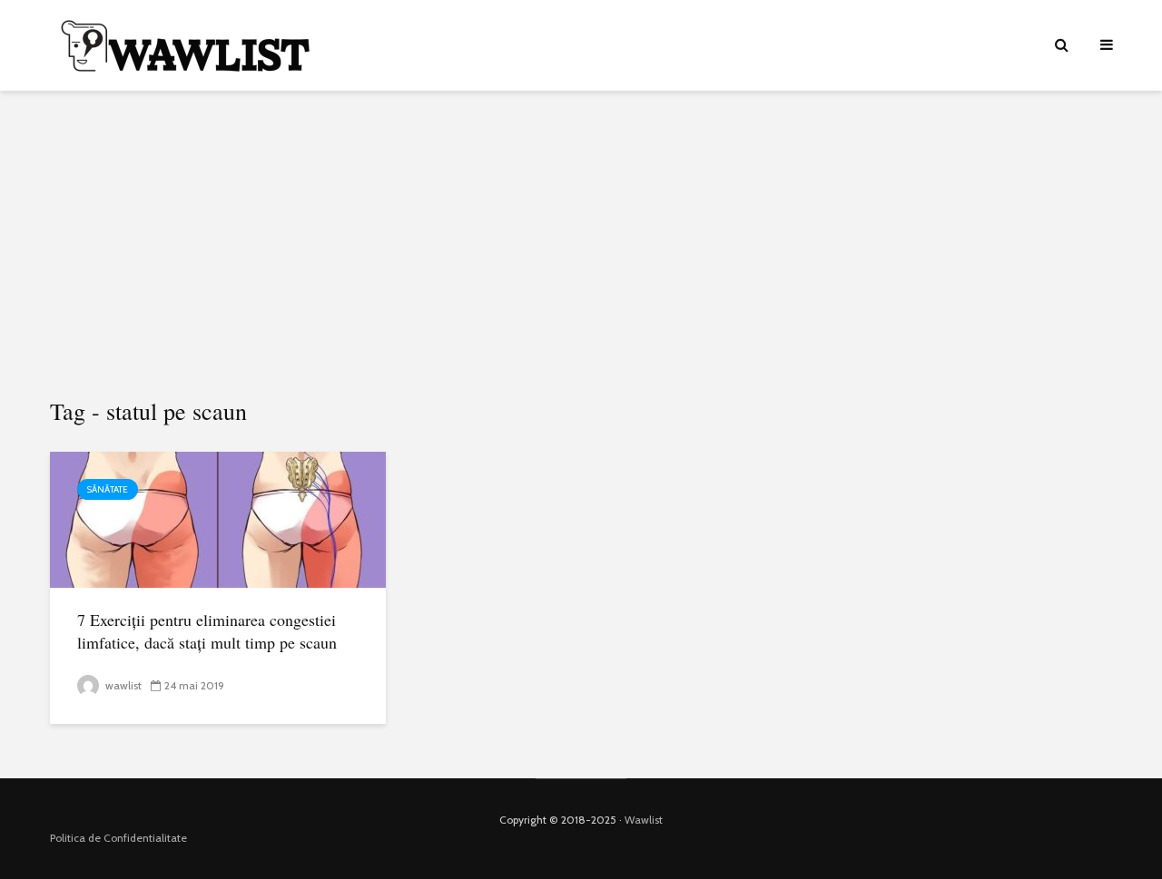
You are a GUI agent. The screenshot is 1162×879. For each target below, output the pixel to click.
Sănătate (107, 489)
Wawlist (644, 819)
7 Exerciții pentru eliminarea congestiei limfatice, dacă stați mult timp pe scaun (207, 631)
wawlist (122, 685)
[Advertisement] (581, 245)
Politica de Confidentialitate (118, 838)
